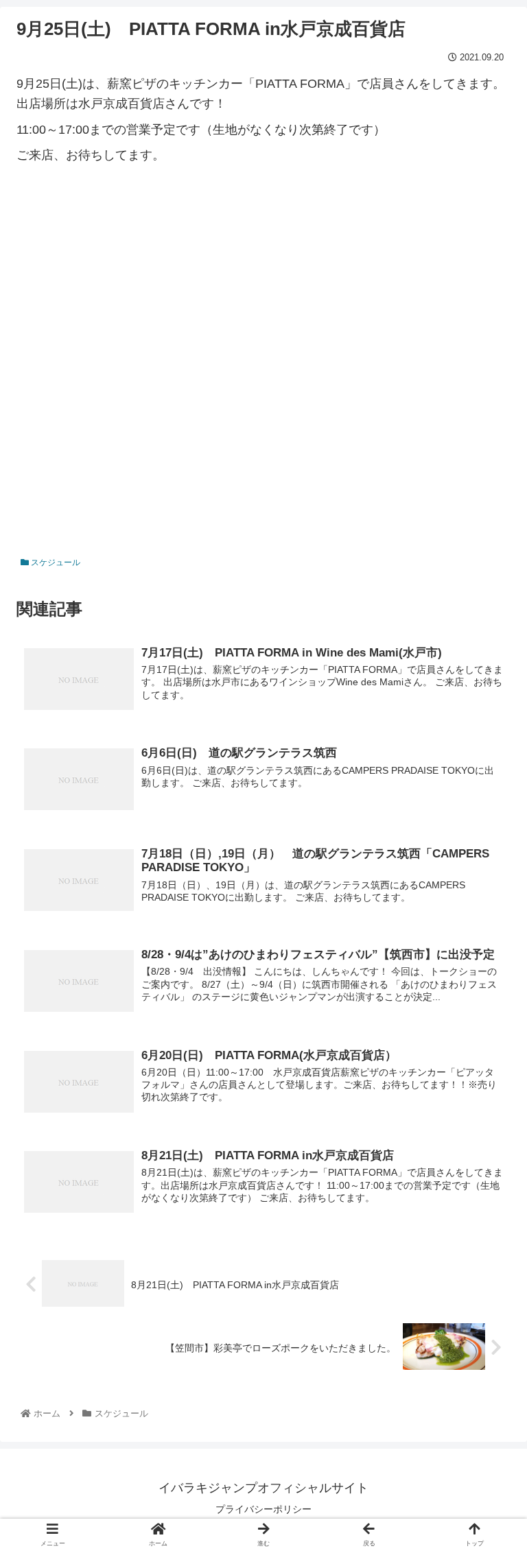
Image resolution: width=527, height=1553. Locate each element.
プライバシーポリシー (263, 1509)
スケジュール (54, 562)
